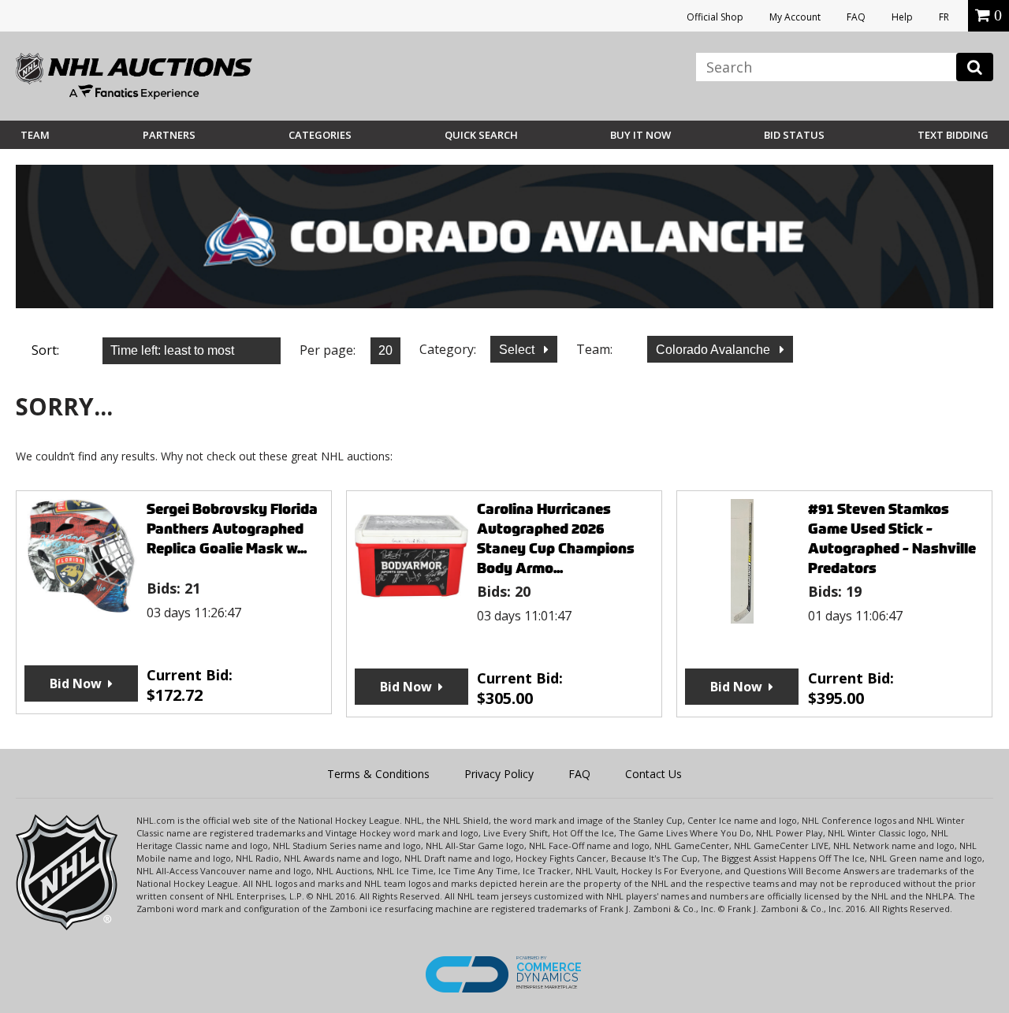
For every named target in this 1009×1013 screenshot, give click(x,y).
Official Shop (715, 17)
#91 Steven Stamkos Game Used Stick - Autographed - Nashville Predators (892, 538)
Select (518, 349)
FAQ (856, 17)
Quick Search (481, 135)
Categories (320, 135)
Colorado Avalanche (714, 349)
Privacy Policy (499, 773)
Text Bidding (953, 135)
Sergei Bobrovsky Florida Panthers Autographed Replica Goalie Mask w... (232, 528)
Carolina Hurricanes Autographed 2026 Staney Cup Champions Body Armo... (556, 538)
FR (944, 17)
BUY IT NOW (640, 135)
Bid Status (794, 135)
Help (902, 17)
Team (35, 135)
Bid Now (76, 683)
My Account (795, 17)
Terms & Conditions (378, 773)
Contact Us (653, 773)
